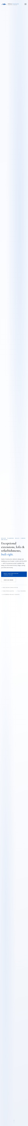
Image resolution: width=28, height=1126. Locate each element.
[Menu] (25, 4)
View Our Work (8, 580)
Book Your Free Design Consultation (11, 574)
